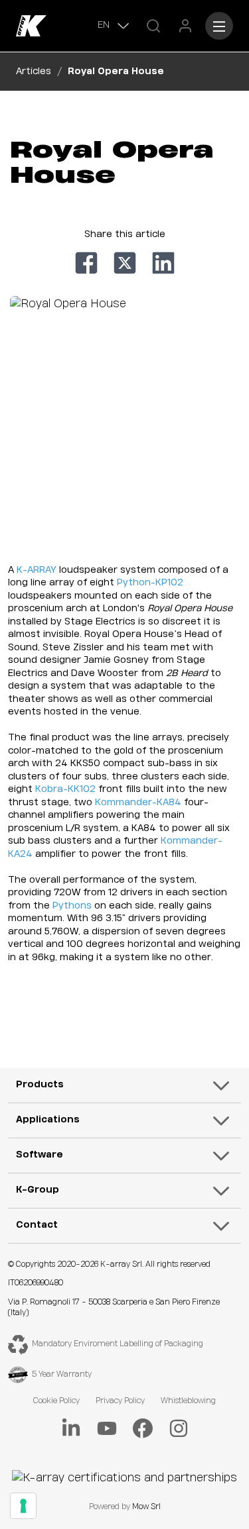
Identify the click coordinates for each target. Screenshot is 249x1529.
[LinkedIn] (71, 1428)
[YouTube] (107, 1428)
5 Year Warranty (62, 1374)
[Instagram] (179, 1428)
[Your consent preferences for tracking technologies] (23, 1505)
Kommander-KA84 (138, 802)
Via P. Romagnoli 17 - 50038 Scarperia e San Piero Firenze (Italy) (114, 1308)
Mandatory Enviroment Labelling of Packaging (117, 1344)
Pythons (72, 906)
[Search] (153, 26)
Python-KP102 (150, 582)
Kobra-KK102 (65, 789)
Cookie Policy (56, 1401)
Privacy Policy (120, 1401)
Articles (33, 71)
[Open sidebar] (219, 26)
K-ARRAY (36, 570)
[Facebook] (143, 1428)
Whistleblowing (188, 1401)
